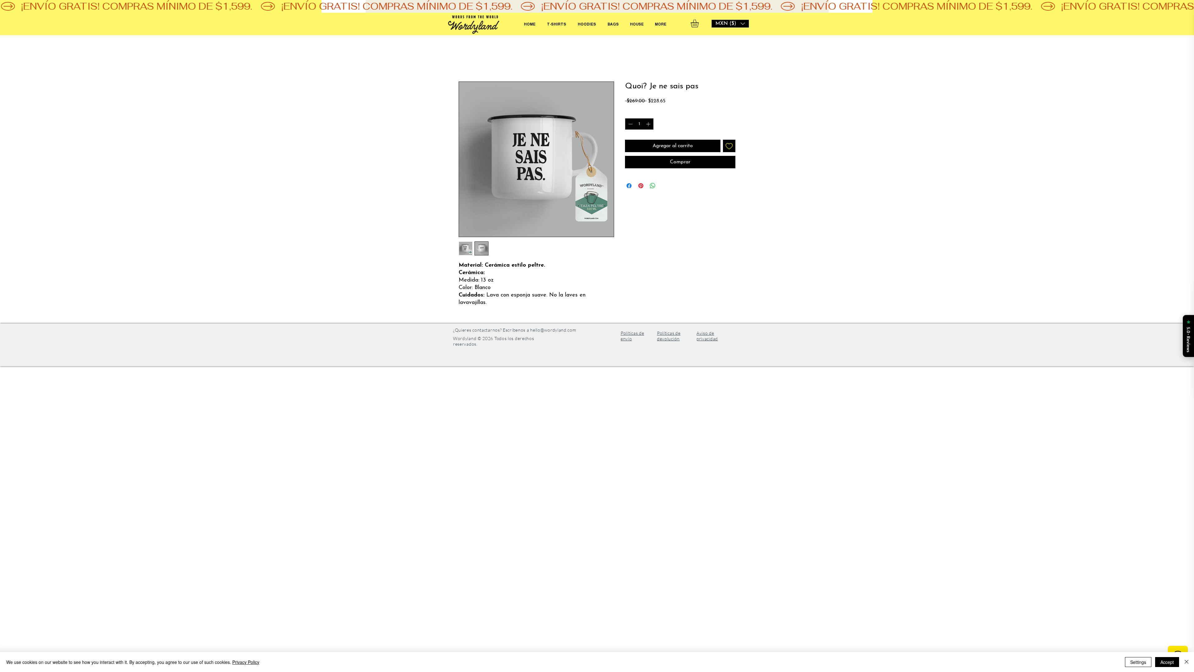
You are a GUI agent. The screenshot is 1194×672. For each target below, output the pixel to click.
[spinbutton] (639, 124)
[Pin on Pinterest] (641, 185)
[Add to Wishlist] (729, 146)
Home (465, 58)
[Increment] (649, 124)
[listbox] (730, 24)
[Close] (1186, 662)
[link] (699, 23)
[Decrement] (630, 124)
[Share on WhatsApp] (652, 185)
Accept (1167, 662)
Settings (1138, 662)
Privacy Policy (245, 662)
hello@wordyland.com (553, 330)
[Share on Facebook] (629, 185)
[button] (730, 24)
